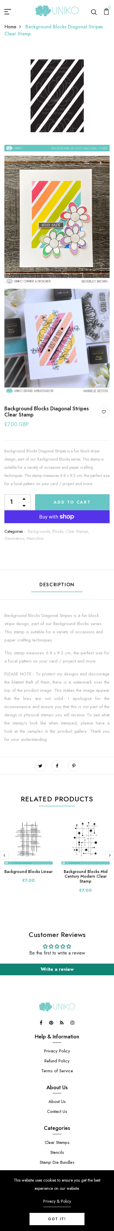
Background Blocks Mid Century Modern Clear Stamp (86, 876)
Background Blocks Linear (28, 871)
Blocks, (58, 531)
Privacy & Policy (57, 1201)
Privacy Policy (57, 1051)
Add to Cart (72, 502)
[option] (28, 854)
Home (10, 26)
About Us (57, 1101)
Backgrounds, (40, 531)
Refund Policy (57, 1061)
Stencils (57, 1152)
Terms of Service (57, 1071)
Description (57, 584)
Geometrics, (15, 538)
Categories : (14, 531)
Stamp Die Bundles (57, 1162)
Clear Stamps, (77, 531)
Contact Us (57, 1111)
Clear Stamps (57, 1142)
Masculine (35, 538)
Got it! (57, 1219)
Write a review (57, 969)
